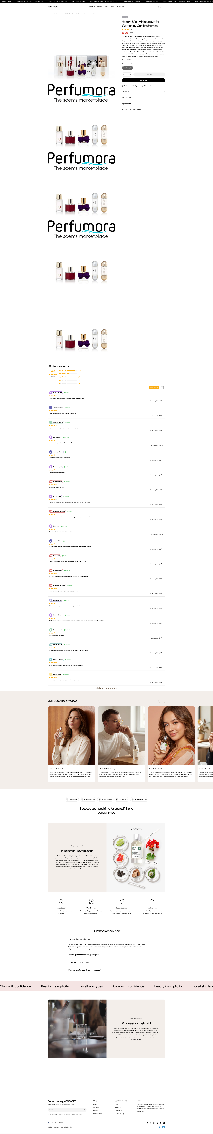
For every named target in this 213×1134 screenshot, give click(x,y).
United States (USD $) (56, 1123)
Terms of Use (69, 1114)
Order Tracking (97, 1114)
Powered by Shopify (66, 1127)
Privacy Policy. (78, 1114)
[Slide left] (158, 701)
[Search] (158, 6)
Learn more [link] (140, 1112)
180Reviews (53, 376)
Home (49, 13)
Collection (57, 13)
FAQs (95, 1104)
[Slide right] (163, 701)
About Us (96, 1107)
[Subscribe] (84, 1110)
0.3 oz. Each (128, 68)
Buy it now (143, 80)
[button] (96, 688)
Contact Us (96, 1110)
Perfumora (53, 6)
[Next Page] (116, 688)
